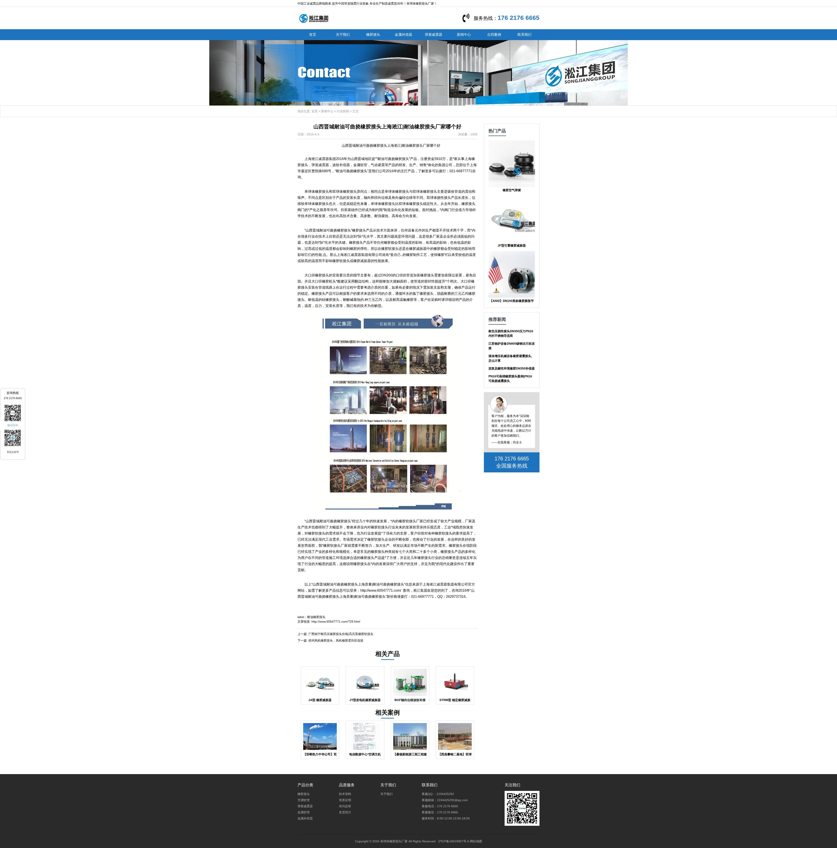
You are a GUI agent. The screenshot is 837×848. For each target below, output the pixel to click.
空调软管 (304, 800)
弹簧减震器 (433, 34)
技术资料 (345, 794)
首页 (312, 34)
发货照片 (345, 812)
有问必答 (345, 806)
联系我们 (524, 34)
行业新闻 (343, 111)
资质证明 (345, 800)
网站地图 (476, 841)
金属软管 (304, 812)
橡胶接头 (373, 34)
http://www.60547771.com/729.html (335, 621)
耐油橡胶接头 (316, 617)
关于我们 (343, 34)
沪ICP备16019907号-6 (453, 841)
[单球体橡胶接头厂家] (314, 18)
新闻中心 (464, 34)
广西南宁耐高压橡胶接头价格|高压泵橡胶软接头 (340, 634)
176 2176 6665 (518, 17)
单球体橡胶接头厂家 (394, 841)
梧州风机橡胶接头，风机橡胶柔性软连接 (335, 640)
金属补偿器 (403, 34)
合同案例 (494, 34)
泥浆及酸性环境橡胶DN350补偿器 (511, 368)
